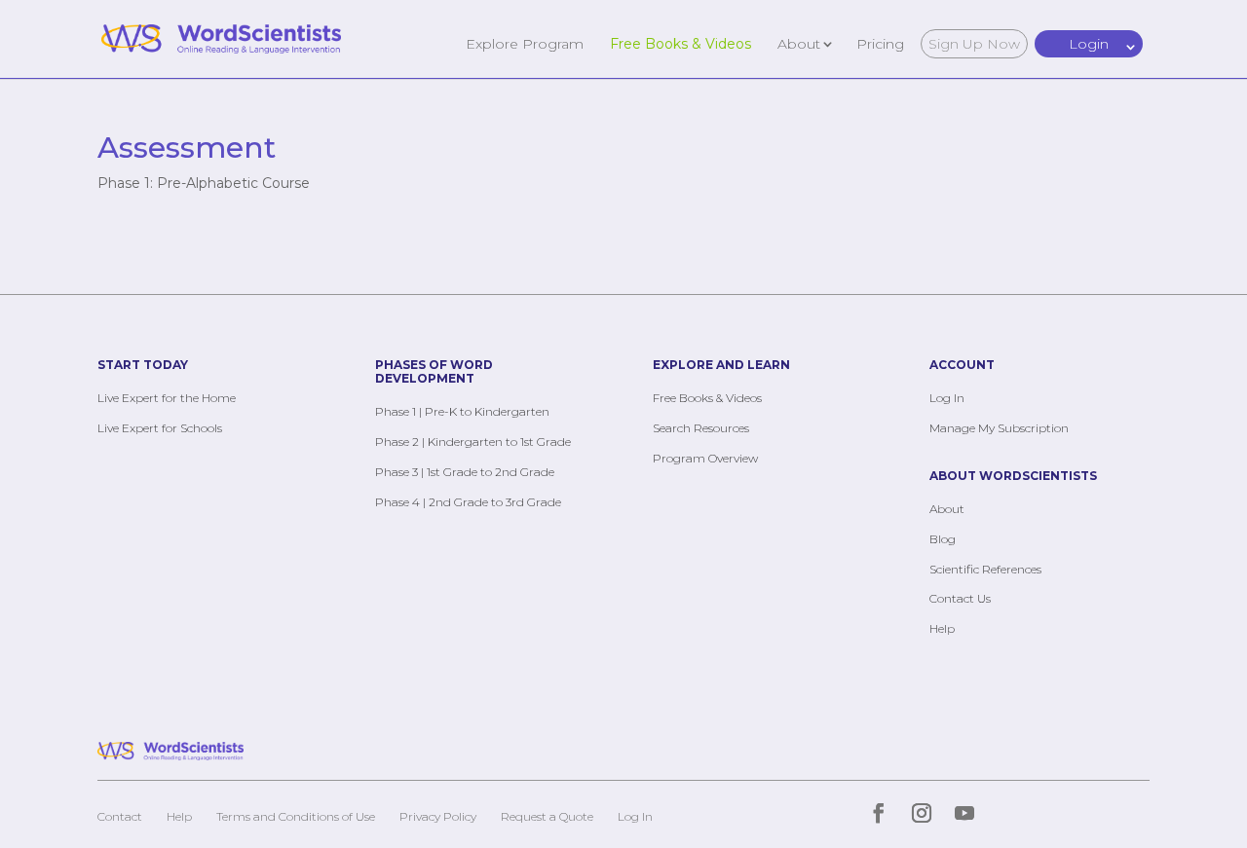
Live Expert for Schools (159, 428)
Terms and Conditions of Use (295, 816)
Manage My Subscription (999, 428)
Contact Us (960, 598)
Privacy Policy (437, 816)
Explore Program (525, 43)
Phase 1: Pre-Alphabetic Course (203, 183)
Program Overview (705, 458)
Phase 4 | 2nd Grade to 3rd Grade (468, 502)
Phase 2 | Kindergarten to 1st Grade (473, 441)
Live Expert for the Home (166, 397)
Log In (946, 397)
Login (1089, 44)
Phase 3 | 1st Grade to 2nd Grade (464, 471)
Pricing (880, 43)
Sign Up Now (974, 44)
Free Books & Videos (680, 43)
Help (942, 628)
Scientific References (985, 569)
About (798, 43)
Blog (942, 539)
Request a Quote (547, 816)
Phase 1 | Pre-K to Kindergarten (462, 411)
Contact (119, 816)
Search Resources (701, 428)
